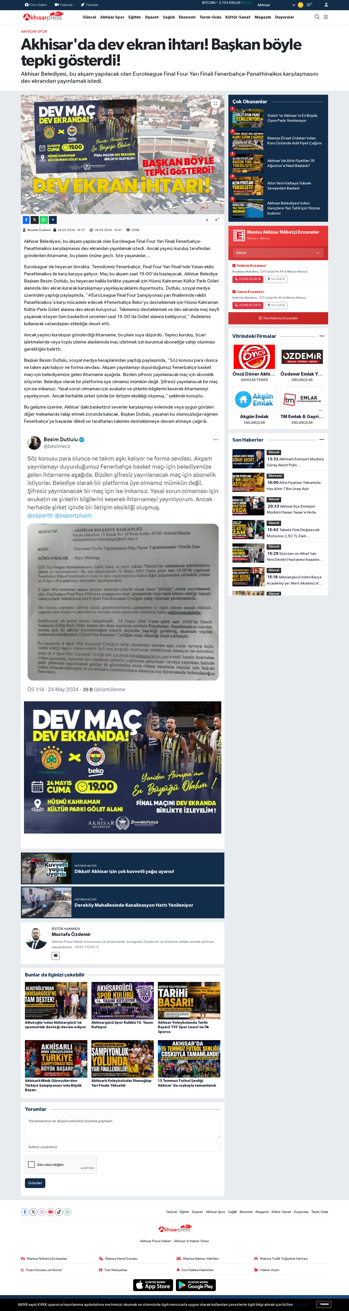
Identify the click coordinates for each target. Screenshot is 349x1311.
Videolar (66, 5)
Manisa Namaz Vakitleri (201, 1258)
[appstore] (153, 1285)
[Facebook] (25, 1212)
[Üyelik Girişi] (324, 5)
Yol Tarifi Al (278, 279)
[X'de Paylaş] (35, 220)
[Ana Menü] (326, 17)
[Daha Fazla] (53, 220)
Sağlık (169, 17)
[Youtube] (50, 1212)
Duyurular (284, 17)
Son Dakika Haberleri (198, 1270)
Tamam (324, 1304)
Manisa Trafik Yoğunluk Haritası (284, 1258)
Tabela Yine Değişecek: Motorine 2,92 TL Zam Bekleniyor (293, 533)
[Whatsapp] (67, 1212)
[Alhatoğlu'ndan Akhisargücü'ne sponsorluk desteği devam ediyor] (56, 1001)
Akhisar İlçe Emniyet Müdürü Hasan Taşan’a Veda (291, 509)
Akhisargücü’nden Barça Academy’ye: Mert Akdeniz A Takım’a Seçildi (294, 580)
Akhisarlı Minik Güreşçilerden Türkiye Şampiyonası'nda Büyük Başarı (53, 1085)
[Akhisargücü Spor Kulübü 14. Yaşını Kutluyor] (122, 1001)
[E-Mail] (56, 956)
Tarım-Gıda (210, 17)
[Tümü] (322, 336)
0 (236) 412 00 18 (250, 279)
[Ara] (317, 17)
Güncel (89, 17)
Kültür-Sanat (237, 17)
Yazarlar (92, 5)
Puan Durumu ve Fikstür (44, 1270)
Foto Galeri (38, 5)
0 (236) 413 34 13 (250, 305)
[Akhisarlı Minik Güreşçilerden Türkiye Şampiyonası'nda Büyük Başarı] (56, 1059)
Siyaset (152, 17)
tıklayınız (301, 1305)
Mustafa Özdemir (39, 230)
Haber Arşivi (269, 1270)
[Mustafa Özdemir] (36, 938)
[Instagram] (42, 1212)
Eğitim (134, 17)
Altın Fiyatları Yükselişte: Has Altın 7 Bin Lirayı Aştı (294, 486)
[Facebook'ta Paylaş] (26, 220)
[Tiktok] (59, 1212)
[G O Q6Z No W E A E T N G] (123, 767)
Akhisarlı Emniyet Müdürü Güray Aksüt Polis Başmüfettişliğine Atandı (295, 462)
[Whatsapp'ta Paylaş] (44, 220)
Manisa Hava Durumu (121, 1258)
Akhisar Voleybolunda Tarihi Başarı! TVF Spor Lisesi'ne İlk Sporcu (183, 1027)
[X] (33, 1212)
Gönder (35, 1183)
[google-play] (196, 1285)
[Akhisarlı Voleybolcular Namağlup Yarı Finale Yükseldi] (122, 1059)
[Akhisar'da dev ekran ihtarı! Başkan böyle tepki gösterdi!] (122, 154)
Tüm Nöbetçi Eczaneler (280, 318)
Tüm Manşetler (115, 1270)
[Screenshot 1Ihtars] (123, 563)
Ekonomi (187, 17)
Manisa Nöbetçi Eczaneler (47, 1258)
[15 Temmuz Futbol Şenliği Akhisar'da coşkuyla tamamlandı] (189, 1059)
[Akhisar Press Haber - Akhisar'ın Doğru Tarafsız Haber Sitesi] (42, 17)
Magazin (263, 17)
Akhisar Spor (112, 17)
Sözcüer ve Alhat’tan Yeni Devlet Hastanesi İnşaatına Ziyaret (294, 557)
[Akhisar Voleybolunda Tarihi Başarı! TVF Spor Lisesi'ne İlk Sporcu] (189, 1001)
